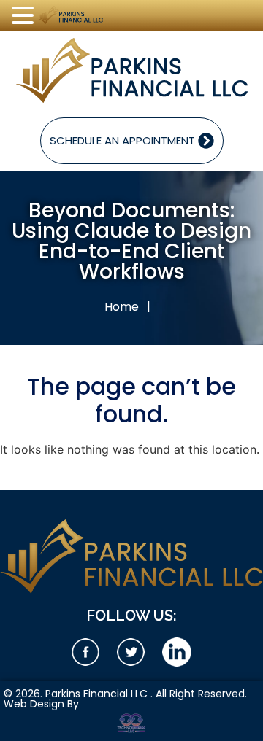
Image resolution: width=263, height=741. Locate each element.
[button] (25, 16)
